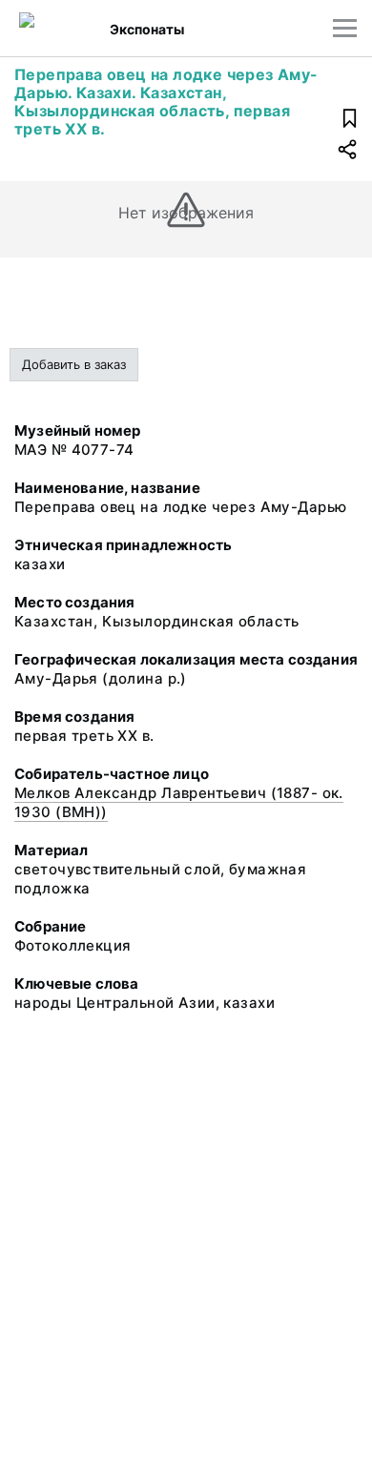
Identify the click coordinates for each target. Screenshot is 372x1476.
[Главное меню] (344, 28)
